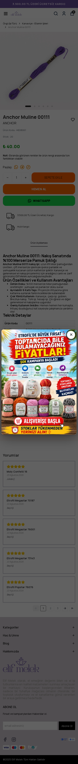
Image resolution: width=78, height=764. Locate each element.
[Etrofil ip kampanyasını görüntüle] (39, 382)
